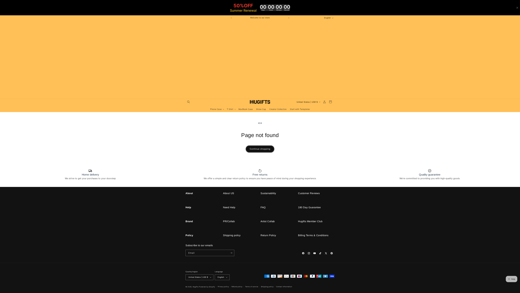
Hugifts (196, 287)
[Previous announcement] (231, 17)
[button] (188, 102)
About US (228, 193)
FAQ (263, 207)
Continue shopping (260, 149)
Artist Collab (268, 221)
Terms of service (251, 287)
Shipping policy (232, 235)
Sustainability (268, 193)
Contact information (284, 287)
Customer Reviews (309, 193)
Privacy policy (223, 287)
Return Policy (268, 235)
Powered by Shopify (207, 287)
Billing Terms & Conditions (313, 235)
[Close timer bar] (517, 8)
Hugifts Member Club (310, 221)
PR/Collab (229, 221)
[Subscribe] (231, 253)
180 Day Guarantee (309, 207)
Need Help (229, 207)
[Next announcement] (289, 17)
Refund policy (237, 287)
